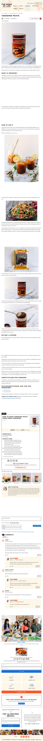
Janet (14, 559)
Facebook (8, 398)
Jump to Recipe (34, 18)
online (29, 371)
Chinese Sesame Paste (36, 483)
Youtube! (19, 398)
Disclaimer (27, 739)
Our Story (21, 645)
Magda (14, 601)
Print (34, 426)
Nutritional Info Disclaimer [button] (8, 456)
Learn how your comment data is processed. (25, 531)
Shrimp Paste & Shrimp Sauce (26, 483)
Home (2, 13)
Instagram (13, 398)
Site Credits (33, 739)
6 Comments (14, 18)
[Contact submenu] (17, 8)
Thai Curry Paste (16, 483)
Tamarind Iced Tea (7, 391)
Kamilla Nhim (15, 580)
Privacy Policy (21, 739)
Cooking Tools (11, 688)
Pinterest (4, 398)
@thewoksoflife (16, 465)
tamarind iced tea (13, 133)
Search (37, 3)
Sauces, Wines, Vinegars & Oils (13, 13)
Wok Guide (11, 680)
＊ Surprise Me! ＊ (21, 692)
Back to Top (38, 739)
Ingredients (6, 13)
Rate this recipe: (6, 522)
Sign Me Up (21, 703)
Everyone (7, 18)
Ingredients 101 (32, 680)
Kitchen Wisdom (31, 688)
